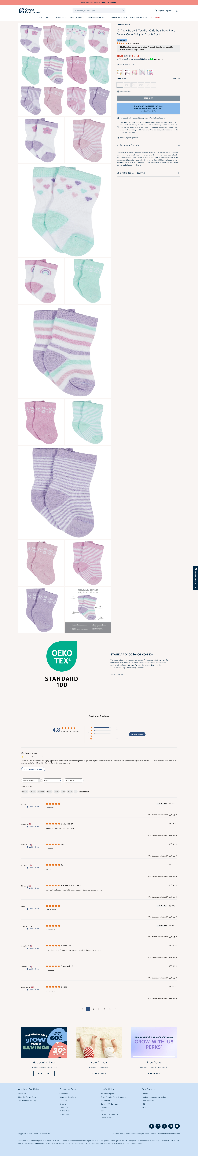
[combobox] (99, 10)
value (70, 791)
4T (148, 86)
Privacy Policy (118, 1134)
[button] (195, 578)
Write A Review (137, 734)
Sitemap (145, 1134)
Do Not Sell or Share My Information (165, 1134)
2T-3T (141, 86)
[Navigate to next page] (115, 1009)
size (63, 791)
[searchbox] (29, 780)
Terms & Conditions (133, 1134)
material (41, 791)
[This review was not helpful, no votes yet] (174, 815)
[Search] (122, 10)
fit (76, 791)
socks (49, 791)
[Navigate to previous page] (82, 1009)
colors (32, 791)
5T (154, 86)
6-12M (128, 86)
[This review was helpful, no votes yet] (170, 815)
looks (57, 791)
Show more (84, 791)
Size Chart (176, 79)
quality (24, 791)
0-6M (120, 86)
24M (134, 86)
